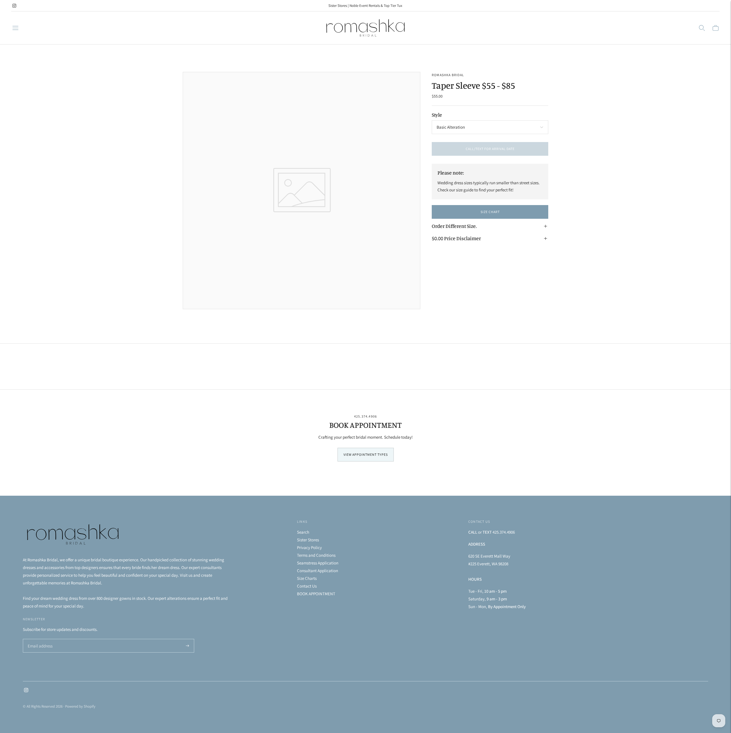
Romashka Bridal (448, 75)
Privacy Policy (309, 547)
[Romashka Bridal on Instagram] (14, 6)
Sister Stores (308, 539)
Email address (39, 639)
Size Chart (490, 212)
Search (303, 532)
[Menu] (15, 28)
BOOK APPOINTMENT (316, 593)
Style (437, 115)
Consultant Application (317, 570)
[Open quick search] (702, 28)
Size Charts (307, 578)
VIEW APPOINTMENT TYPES (366, 454)
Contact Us (307, 586)
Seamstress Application (317, 563)
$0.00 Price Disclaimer (456, 238)
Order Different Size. (454, 226)
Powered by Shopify (80, 706)
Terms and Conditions (316, 555)
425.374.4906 (365, 416)
